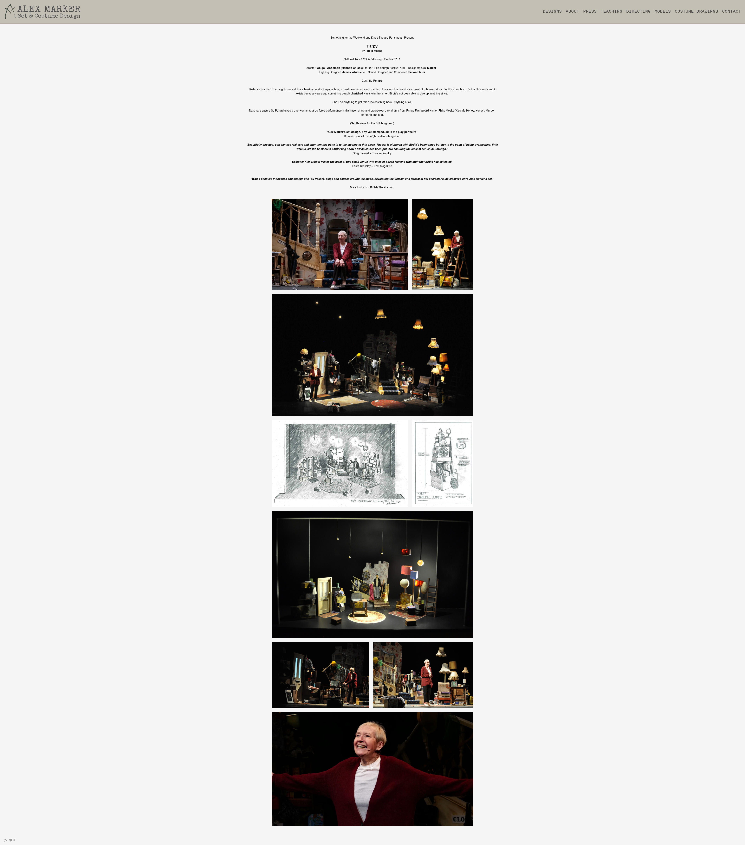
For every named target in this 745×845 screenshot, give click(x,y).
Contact (731, 11)
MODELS (663, 11)
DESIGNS (552, 11)
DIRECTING (638, 11)
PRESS (590, 11)
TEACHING (611, 11)
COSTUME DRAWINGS (696, 11)
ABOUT (572, 11)
